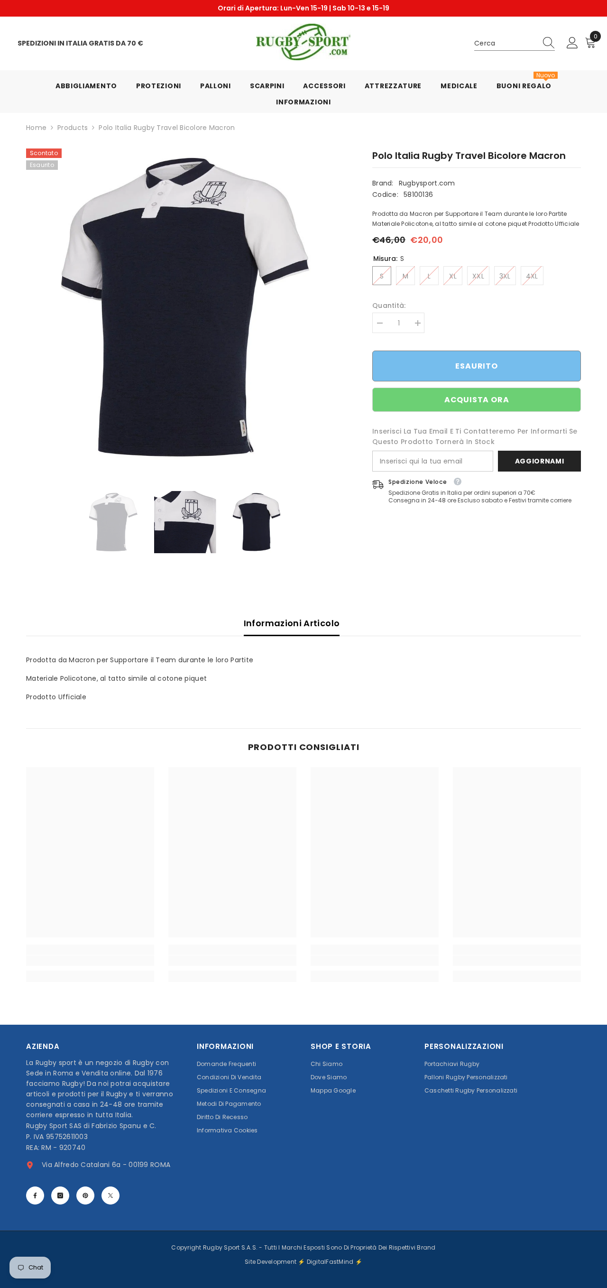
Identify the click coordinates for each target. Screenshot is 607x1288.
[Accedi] (572, 43)
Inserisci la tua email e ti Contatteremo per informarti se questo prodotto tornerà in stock (474, 436)
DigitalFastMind (331, 1262)
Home (36, 127)
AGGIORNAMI (539, 461)
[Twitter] (110, 1195)
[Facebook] (35, 1195)
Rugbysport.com (427, 183)
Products (72, 127)
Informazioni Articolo (292, 623)
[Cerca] (514, 43)
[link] (90, 960)
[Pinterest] (85, 1195)
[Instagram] (60, 1195)
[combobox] (505, 43)
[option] (303, 8)
